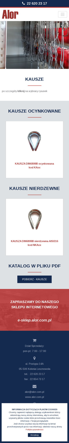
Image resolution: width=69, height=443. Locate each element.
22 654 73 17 (37, 379)
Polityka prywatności (34, 429)
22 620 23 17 (37, 3)
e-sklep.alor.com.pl (34, 320)
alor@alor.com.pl (34, 392)
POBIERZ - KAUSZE (34, 279)
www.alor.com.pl (34, 397)
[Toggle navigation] (62, 14)
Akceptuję (34, 435)
